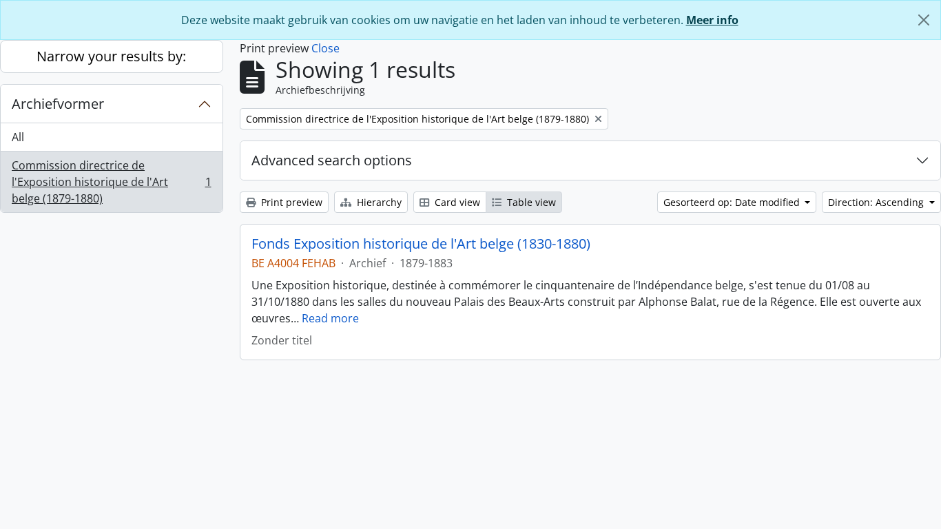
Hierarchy (378, 202)
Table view (530, 202)
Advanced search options (331, 160)
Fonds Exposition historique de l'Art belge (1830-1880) (420, 244)
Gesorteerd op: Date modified (733, 202)
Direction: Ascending (877, 202)
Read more (330, 318)
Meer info (712, 20)
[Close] (923, 20)
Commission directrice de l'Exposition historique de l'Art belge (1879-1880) (111, 182)
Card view (456, 202)
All (18, 137)
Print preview (290, 202)
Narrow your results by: (111, 56)
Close (325, 48)
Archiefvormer (58, 103)
